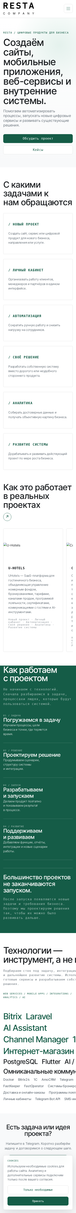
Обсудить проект (38, 138)
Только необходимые (38, 1189)
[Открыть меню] (68, 8)
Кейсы (38, 150)
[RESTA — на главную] (32, 8)
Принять (38, 1201)
